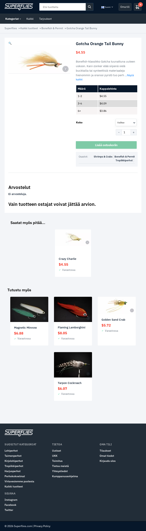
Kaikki (30, 18)
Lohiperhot (11, 450)
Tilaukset (105, 450)
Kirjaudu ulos (108, 461)
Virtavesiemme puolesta (19, 481)
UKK (54, 455)
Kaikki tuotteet (29, 28)
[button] (10, 43)
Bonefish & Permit (52, 28)
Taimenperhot (13, 455)
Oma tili (125, 7)
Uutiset (56, 450)
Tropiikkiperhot (124, 160)
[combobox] (126, 122)
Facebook (10, 505)
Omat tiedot (107, 455)
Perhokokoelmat (15, 476)
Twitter (9, 510)
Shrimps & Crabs (103, 156)
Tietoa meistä (60, 466)
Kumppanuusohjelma (65, 476)
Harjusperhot (13, 471)
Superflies (11, 28)
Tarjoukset (45, 18)
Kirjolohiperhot (14, 461)
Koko (79, 122)
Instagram (11, 499)
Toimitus (57, 461)
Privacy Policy (42, 526)
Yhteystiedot (60, 471)
